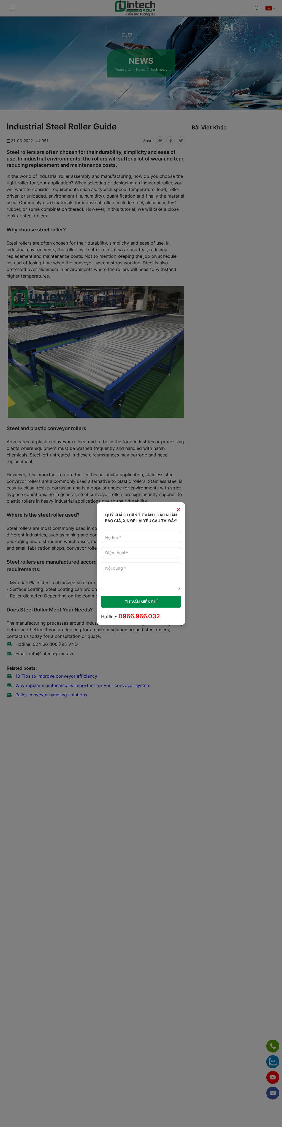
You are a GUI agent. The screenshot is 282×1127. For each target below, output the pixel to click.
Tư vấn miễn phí (141, 601)
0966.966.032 (139, 616)
